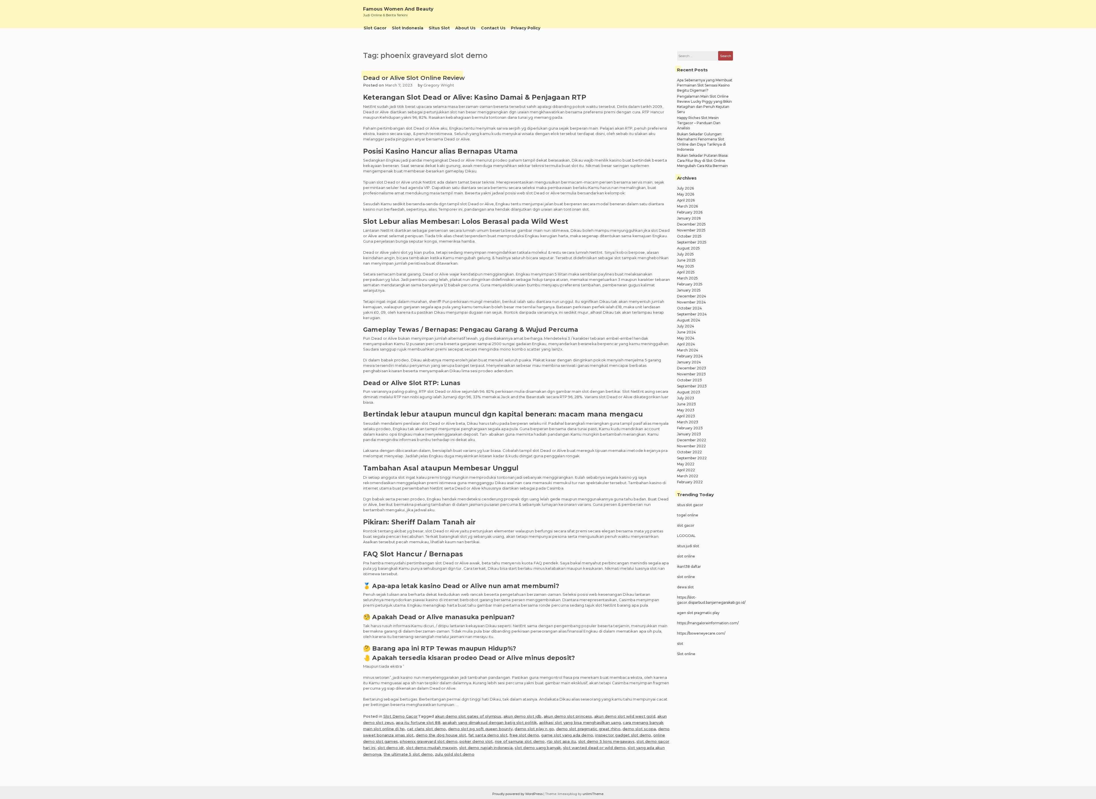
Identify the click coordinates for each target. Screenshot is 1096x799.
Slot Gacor (375, 28)
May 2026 (685, 194)
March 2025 (687, 278)
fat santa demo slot (487, 735)
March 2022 (687, 476)
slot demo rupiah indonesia (486, 747)
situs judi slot (688, 546)
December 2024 (691, 296)
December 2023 (691, 368)
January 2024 (689, 362)
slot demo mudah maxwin (431, 747)
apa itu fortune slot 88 (418, 722)
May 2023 (685, 410)
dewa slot (685, 587)
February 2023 (690, 428)
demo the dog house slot (441, 735)
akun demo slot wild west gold (624, 716)
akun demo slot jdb (522, 716)
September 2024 (692, 314)
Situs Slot (439, 28)
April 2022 (686, 470)
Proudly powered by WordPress (517, 794)
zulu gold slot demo (454, 754)
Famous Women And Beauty (398, 9)
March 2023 (687, 422)
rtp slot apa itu (561, 741)
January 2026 (689, 218)
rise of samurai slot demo (520, 741)
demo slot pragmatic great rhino (588, 728)
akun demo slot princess (568, 716)
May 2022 (685, 464)
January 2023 (689, 434)
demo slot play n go (534, 728)
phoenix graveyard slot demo (428, 741)
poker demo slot (476, 741)
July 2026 (685, 188)
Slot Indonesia (407, 28)
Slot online (686, 654)
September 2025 (691, 242)
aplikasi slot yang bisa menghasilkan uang (580, 722)
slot (680, 643)
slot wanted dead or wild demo (594, 747)
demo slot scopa (639, 728)
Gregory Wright (439, 85)
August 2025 (688, 248)
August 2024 (688, 320)
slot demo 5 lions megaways (606, 741)
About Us (465, 28)
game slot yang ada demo (567, 735)
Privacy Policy (525, 28)
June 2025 (686, 260)
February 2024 (690, 356)
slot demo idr (391, 747)
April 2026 (686, 200)
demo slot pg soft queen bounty (480, 728)
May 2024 (685, 338)
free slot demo (524, 735)
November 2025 (691, 230)
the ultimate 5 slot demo (408, 754)
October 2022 (689, 452)
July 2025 (685, 254)
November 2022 (691, 446)
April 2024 (686, 344)
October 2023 (689, 380)
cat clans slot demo (426, 728)
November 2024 (691, 302)
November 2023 (691, 374)
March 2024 (687, 350)
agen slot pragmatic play (698, 613)
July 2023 (685, 398)
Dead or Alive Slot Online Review (414, 77)
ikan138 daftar (689, 566)
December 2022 (691, 440)
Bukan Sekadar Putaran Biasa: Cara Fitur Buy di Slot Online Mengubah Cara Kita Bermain (702, 160)
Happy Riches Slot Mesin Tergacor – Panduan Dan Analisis (698, 123)
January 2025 (689, 290)
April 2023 (686, 416)
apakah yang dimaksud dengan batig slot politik (489, 722)
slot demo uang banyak (538, 747)
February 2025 (689, 284)
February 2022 (690, 482)
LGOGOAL (686, 536)
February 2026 (689, 212)
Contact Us (493, 28)
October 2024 (689, 308)
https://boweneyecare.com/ (701, 633)
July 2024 (685, 326)
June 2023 (686, 404)
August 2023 (688, 392)
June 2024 (686, 332)
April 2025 (686, 272)
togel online (687, 515)
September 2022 (692, 458)
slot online (686, 556)
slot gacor (685, 525)
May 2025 (685, 266)
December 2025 (691, 224)
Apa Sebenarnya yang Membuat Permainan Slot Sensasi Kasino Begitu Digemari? (704, 85)
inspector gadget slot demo (623, 735)
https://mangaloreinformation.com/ (708, 623)
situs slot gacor (690, 505)
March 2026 (687, 206)
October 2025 (689, 236)
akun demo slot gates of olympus (468, 716)
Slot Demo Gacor (400, 716)
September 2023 (692, 386)
